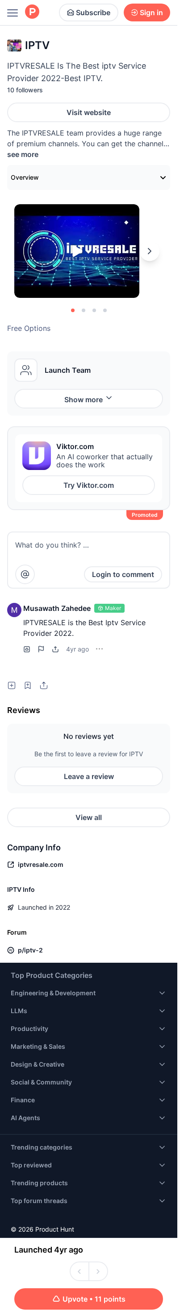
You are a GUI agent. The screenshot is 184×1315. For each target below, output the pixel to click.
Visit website (89, 112)
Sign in (151, 12)
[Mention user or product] (25, 574)
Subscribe (93, 12)
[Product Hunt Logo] (32, 12)
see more (22, 154)
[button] (14, 610)
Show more (83, 399)
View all (88, 817)
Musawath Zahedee (57, 608)
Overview (25, 177)
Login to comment (123, 574)
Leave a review (89, 776)
